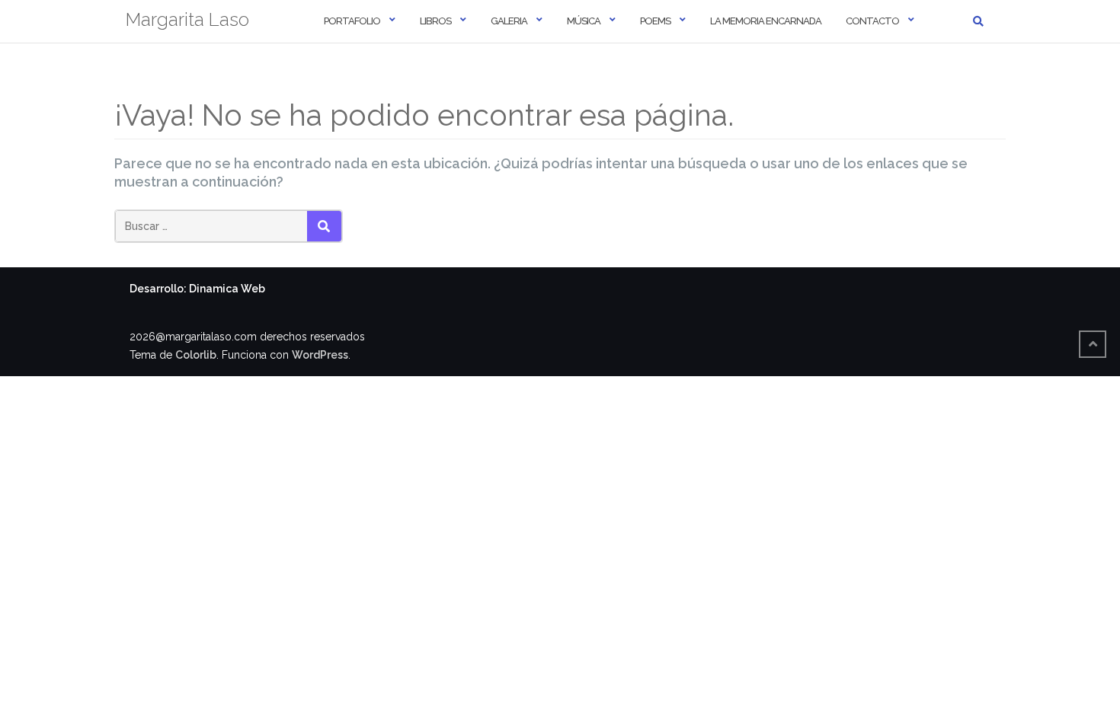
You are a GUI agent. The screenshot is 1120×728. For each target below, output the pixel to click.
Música (583, 21)
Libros (435, 21)
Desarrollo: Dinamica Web (197, 289)
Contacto (872, 21)
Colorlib (195, 355)
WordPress (320, 355)
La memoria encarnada (765, 21)
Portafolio (352, 21)
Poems (655, 21)
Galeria (509, 21)
